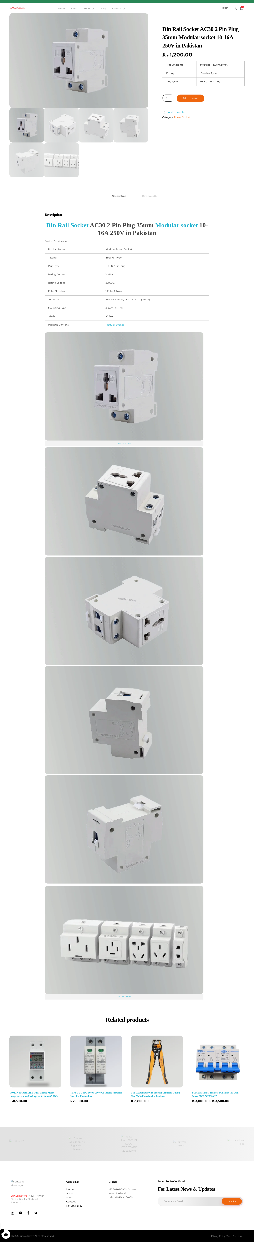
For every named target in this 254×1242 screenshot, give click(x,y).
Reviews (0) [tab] (149, 196)
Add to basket (190, 98)
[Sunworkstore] (17, 7)
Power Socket (182, 117)
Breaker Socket (124, 443)
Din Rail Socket (67, 225)
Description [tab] (119, 196)
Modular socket (176, 225)
